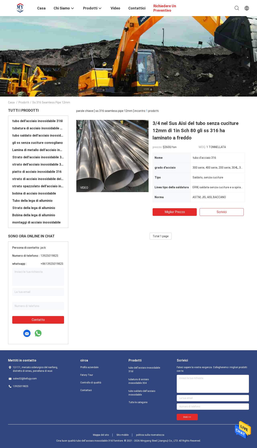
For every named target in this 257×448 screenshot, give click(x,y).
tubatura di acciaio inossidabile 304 (38, 128)
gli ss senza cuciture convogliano (37, 143)
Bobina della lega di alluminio (33, 215)
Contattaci (86, 390)
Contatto (38, 320)
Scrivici (222, 212)
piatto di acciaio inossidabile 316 (36, 172)
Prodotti (23, 102)
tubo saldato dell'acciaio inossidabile (38, 135)
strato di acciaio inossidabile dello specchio (38, 179)
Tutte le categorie (137, 402)
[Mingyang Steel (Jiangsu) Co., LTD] (20, 7)
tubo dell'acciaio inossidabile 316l (37, 121)
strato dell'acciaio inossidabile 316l (38, 164)
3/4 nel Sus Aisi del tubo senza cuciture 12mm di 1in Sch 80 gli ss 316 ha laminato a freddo (196, 130)
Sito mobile (122, 435)
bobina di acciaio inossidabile (34, 193)
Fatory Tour (86, 375)
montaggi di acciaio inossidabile (36, 222)
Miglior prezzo (175, 212)
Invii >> (187, 417)
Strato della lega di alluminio (33, 208)
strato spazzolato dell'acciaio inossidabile (38, 186)
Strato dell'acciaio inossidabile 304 (38, 157)
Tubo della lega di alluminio (32, 201)
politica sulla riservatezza (150, 435)
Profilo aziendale (89, 367)
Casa (11, 102)
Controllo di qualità (90, 382)
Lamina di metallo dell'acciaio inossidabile (38, 150)
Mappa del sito (101, 435)
